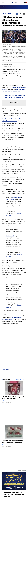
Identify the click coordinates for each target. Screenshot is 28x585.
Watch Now (23, 2)
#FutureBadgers (16, 197)
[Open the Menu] (2, 2)
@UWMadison (10, 199)
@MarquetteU (10, 236)
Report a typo (6, 369)
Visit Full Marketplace (21, 379)
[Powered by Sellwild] (24, 470)
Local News (6, 13)
